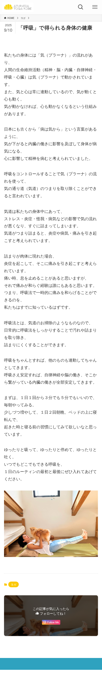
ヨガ (13, 584)
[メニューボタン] (95, 7)
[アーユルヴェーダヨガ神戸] (17, 7)
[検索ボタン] (81, 7)
